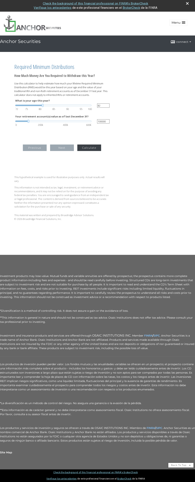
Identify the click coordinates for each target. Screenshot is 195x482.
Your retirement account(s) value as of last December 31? (52, 116)
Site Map (6, 452)
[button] (178, 22)
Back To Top (179, 465)
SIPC (156, 335)
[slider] (53, 105)
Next (61, 147)
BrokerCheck (131, 8)
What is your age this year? (32, 100)
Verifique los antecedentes (52, 8)
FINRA (148, 335)
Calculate (89, 147)
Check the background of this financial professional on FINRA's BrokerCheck (95, 3)
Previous (34, 147)
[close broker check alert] (187, 3)
